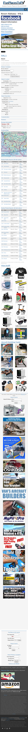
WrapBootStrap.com (10, 718)
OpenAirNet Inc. (22, 717)
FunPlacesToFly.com (5, 717)
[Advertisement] (14, 613)
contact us (8, 720)
